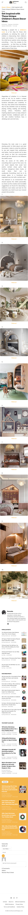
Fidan (4, 732)
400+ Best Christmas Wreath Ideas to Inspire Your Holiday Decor (11, 691)
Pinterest (14, 92)
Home (4, 7)
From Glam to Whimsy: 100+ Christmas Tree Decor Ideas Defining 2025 (11, 684)
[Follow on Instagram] (14, 898)
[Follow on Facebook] (11, 898)
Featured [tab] (5, 781)
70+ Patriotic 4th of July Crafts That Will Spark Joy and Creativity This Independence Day (11, 711)
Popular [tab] (11, 781)
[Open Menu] (2, 2)
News (9, 7)
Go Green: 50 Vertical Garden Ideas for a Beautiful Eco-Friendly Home (11, 704)
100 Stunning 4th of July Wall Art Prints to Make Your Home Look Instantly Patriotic (11, 678)
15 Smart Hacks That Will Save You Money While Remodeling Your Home (10, 646)
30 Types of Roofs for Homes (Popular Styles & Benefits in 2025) (11, 639)
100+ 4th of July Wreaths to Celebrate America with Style (11, 697)
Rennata (5, 24)
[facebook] (8, 624)
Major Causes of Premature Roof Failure (11, 658)
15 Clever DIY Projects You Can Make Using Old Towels (10, 652)
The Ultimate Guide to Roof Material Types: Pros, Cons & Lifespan (10, 633)
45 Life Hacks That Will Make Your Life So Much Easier (11, 665)
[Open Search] (25, 2)
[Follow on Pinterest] (17, 898)
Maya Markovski (6, 770)
